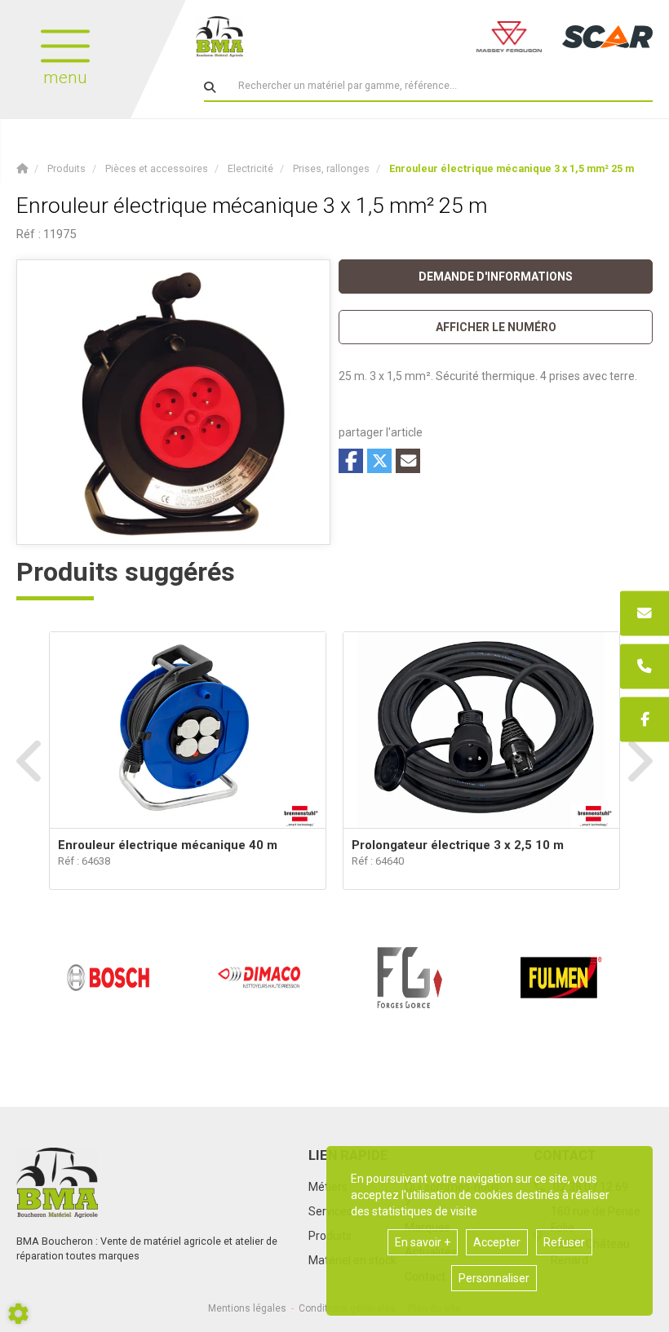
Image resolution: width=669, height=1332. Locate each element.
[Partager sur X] (379, 461)
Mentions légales (247, 1308)
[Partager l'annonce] (408, 461)
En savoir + (422, 1242)
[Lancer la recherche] (209, 87)
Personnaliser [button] (494, 1278)
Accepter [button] (497, 1242)
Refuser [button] (564, 1242)
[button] (511, 168)
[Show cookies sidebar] (18, 1313)
